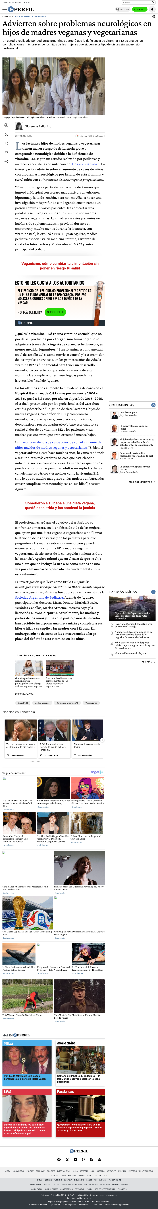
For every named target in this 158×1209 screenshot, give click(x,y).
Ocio (92, 1171)
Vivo (89, 1176)
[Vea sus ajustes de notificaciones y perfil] (152, 9)
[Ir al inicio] (21, 9)
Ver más (146, 662)
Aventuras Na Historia (72, 1185)
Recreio (115, 1185)
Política (30, 1171)
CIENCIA (6, 16)
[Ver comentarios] (153, 17)
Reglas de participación (105, 1189)
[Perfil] (21, 1035)
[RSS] (91, 1159)
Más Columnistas (140, 482)
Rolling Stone (91, 1185)
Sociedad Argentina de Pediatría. (39, 597)
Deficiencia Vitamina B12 (67, 703)
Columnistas (121, 405)
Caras (63, 1176)
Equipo (90, 1189)
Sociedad (51, 1171)
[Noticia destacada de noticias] (27, 1044)
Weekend (58, 1180)
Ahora (7, 1171)
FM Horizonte (115, 1180)
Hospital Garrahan (86, 164)
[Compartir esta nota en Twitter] (6, 134)
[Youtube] (75, 1159)
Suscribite (139, 9)
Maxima (124, 1185)
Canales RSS (36, 1189)
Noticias (54, 1176)
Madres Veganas (42, 703)
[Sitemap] (99, 1159)
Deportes (84, 1171)
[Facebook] (59, 1160)
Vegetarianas (91, 703)
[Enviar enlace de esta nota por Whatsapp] (6, 143)
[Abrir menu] (4, 9)
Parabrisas (79, 1180)
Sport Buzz (105, 1185)
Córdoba (100, 1171)
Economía (40, 1171)
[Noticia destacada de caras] (27, 1092)
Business (122, 1171)
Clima (75, 1171)
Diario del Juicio (100, 1176)
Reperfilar (111, 1171)
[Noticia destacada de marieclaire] (80, 1044)
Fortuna (68, 1180)
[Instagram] (83, 1160)
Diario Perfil (23, 703)
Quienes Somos (51, 1189)
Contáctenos (66, 1189)
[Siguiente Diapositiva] (102, 740)
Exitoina (72, 1176)
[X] (67, 1160)
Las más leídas (123, 591)
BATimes (102, 1180)
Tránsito (122, 1189)
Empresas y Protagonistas (141, 1171)
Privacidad (79, 1189)
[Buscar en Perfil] (153, 2)
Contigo (55, 1185)
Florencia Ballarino (38, 126)
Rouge (89, 1180)
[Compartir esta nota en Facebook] (6, 125)
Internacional (63, 1171)
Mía (95, 1180)
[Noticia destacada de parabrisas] (80, 1092)
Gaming (81, 1176)
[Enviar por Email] (6, 153)
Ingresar (124, 9)
